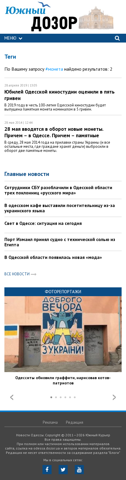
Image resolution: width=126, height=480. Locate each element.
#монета (54, 69)
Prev (11, 397)
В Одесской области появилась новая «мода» (53, 257)
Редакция (74, 422)
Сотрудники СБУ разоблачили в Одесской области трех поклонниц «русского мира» (58, 190)
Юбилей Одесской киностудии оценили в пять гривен (59, 94)
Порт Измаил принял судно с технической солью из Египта (59, 241)
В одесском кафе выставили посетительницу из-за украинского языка (59, 207)
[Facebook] (47, 469)
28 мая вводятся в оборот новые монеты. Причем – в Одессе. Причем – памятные (53, 132)
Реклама (50, 422)
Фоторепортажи (63, 291)
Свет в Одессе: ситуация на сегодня (43, 223)
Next (114, 397)
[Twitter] (63, 469)
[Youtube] (79, 469)
